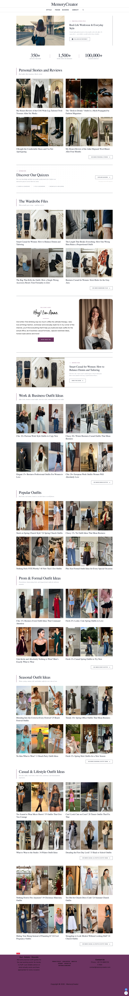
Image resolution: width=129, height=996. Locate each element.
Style (49, 10)
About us (74, 961)
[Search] (83, 9)
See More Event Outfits (100, 667)
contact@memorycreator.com (100, 967)
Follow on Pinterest (80, 39)
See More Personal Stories (99, 157)
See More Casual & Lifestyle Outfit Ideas (95, 858)
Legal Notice (66, 961)
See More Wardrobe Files (100, 288)
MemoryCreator (64, 4)
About (75, 10)
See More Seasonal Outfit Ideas (98, 761)
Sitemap (60, 963)
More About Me (46, 339)
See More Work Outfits (101, 482)
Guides (65, 10)
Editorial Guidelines (64, 965)
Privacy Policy (56, 961)
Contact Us (67, 963)
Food (57, 10)
